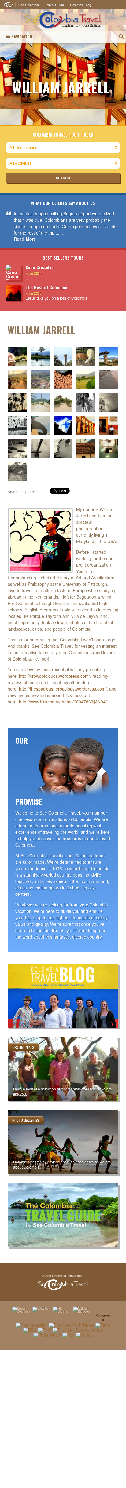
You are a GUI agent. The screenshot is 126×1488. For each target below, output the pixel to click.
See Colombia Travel (63, 1282)
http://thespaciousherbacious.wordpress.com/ (63, 689)
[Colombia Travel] (63, 20)
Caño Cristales (40, 267)
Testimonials (23, 1047)
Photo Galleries (25, 1120)
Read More (25, 239)
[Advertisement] (63, 1419)
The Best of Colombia (46, 287)
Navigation (21, 37)
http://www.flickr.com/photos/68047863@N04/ (63, 701)
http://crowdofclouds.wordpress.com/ (54, 676)
